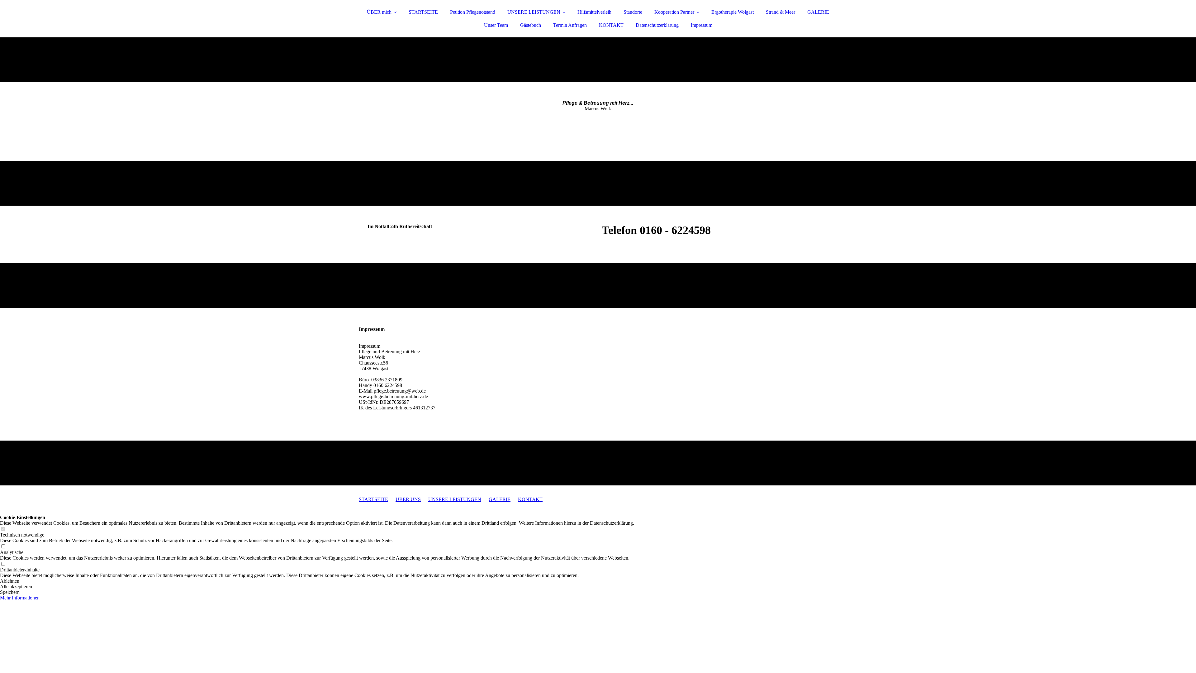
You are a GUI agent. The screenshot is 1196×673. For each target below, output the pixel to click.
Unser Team (496, 25)
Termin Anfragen (570, 25)
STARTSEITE (423, 12)
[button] (317, 581)
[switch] (3, 529)
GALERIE (818, 12)
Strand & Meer (780, 12)
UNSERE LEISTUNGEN (533, 12)
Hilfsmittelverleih (594, 12)
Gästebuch (530, 25)
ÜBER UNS (408, 499)
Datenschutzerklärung (657, 25)
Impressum (701, 25)
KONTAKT (611, 25)
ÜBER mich (379, 12)
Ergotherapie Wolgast (732, 12)
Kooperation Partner (674, 12)
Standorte (633, 12)
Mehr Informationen (20, 597)
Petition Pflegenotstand (472, 12)
